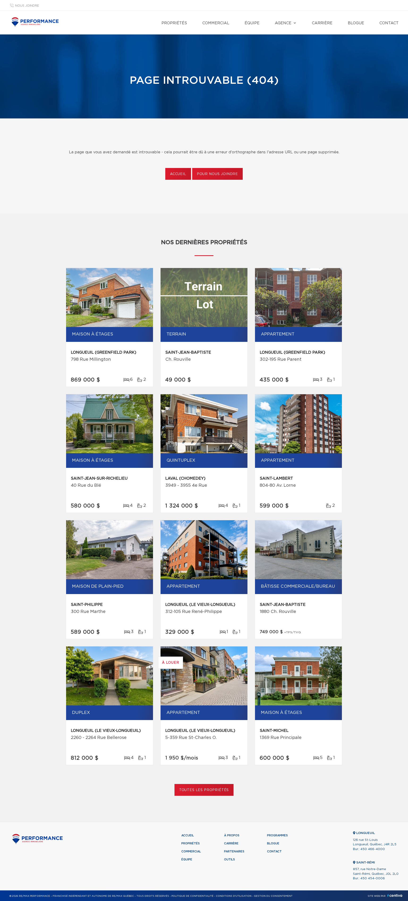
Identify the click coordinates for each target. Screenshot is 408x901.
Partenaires (234, 851)
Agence (283, 23)
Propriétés (174, 23)
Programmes (277, 835)
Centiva (394, 895)
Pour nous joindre (217, 174)
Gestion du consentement (273, 896)
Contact (389, 23)
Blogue (356, 23)
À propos (231, 835)
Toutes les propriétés (204, 790)
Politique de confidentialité (192, 896)
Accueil (178, 174)
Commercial (215, 23)
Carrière (322, 23)
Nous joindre (27, 5)
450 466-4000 (372, 849)
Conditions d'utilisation (233, 896)
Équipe (252, 23)
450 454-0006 (372, 878)
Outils (229, 859)
